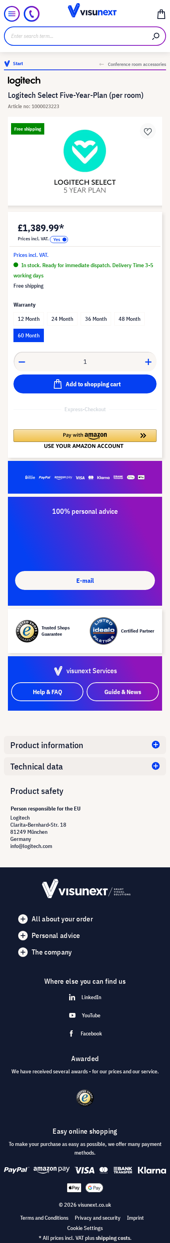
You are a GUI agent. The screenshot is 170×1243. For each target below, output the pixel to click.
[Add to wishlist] (148, 131)
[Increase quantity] (148, 361)
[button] (85, 438)
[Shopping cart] (161, 14)
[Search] (156, 36)
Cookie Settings (85, 1228)
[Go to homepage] (85, 13)
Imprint (135, 1217)
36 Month (96, 318)
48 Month (129, 318)
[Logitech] (85, 81)
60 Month (29, 335)
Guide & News (122, 692)
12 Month (29, 318)
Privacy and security (98, 1217)
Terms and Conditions (44, 1217)
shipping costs (113, 1237)
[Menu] (12, 14)
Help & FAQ (47, 692)
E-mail (85, 580)
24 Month (62, 318)
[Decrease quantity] (21, 361)
